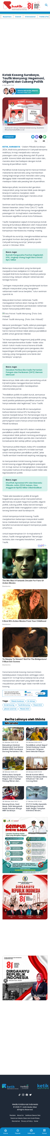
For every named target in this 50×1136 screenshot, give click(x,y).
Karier (36, 1121)
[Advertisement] (25, 44)
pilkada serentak (10, 709)
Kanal (44, 1133)
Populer (17, 1133)
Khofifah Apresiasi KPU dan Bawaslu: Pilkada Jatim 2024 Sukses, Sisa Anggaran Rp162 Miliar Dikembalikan (24, 485)
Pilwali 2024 (37, 705)
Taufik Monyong (24, 705)
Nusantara (7, 17)
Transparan (9, 137)
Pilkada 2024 (24, 709)
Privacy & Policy (27, 1121)
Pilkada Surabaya (17, 701)
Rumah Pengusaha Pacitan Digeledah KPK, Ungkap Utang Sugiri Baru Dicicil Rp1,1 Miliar (24, 257)
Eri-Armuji (31, 701)
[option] (25, 845)
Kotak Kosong (9, 705)
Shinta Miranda (24, 90)
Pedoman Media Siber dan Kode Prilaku (25, 1118)
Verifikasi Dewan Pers (32, 1115)
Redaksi (13, 1115)
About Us (20, 1115)
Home (5, 1133)
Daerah (18, 17)
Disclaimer (16, 1121)
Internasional (30, 17)
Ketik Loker (31, 1133)
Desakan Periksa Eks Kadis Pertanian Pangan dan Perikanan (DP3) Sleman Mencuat (24, 372)
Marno (35, 90)
